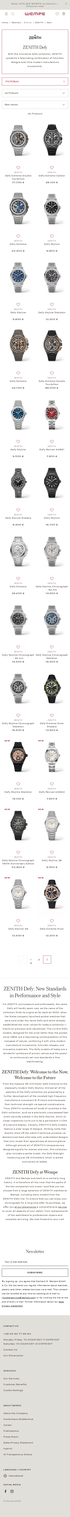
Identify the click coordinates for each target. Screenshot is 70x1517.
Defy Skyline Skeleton (52, 312)
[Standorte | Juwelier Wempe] (63, 14)
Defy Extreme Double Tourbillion (18, 177)
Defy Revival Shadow (18, 518)
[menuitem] (6, 14)
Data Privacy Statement (18, 1442)
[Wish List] (57, 14)
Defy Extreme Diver (52, 928)
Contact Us (10, 1349)
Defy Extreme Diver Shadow (52, 725)
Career (7, 1425)
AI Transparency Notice (17, 1454)
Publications (11, 1431)
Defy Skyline (52, 244)
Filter (12, 81)
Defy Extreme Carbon (52, 175)
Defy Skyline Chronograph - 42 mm (52, 588)
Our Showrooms (13, 1355)
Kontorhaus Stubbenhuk (18, 1419)
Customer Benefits (15, 1384)
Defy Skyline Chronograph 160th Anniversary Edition (18, 862)
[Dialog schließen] (67, 4)
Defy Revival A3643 (52, 792)
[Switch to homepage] (35, 14)
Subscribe (35, 1272)
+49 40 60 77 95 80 (17, 1333)
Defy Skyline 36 (52, 860)
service (62, 1207)
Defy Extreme (18, 244)
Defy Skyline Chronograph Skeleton (52, 657)
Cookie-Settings (13, 1390)
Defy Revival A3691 (51, 449)
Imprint (7, 1448)
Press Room (10, 1436)
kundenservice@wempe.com (19, 1297)
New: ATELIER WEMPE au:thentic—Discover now (35, 4)
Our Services (11, 1378)
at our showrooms (25, 1207)
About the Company (15, 1413)
